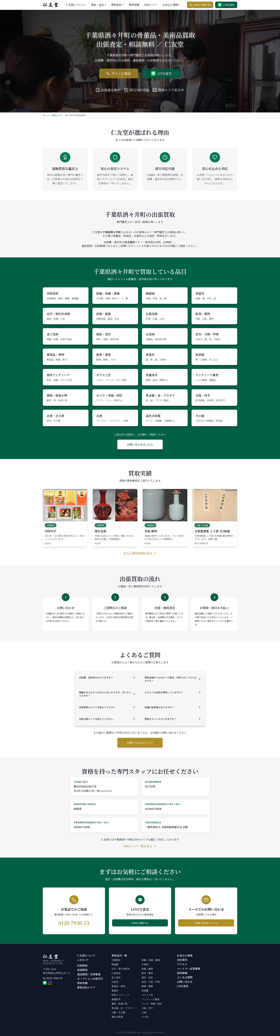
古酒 (144, 1012)
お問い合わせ (184, 982)
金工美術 (116, 977)
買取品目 (116, 5)
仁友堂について (75, 5)
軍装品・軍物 (118, 986)
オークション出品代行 (90, 979)
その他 (145, 1016)
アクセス (182, 964)
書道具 (114, 990)
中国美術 (116, 960)
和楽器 (145, 990)
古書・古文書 (118, 1012)
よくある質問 (184, 977)
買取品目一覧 (119, 955)
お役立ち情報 (170, 5)
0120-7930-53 (54, 978)
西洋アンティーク (120, 995)
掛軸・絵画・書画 (151, 960)
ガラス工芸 (147, 995)
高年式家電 (117, 1016)
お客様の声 (82, 960)
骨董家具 (116, 999)
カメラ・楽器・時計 (152, 1003)
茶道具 (145, 964)
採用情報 (182, 973)
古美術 (114, 981)
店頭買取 (82, 970)
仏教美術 (116, 973)
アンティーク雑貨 (150, 999)
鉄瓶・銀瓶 (147, 968)
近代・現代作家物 (120, 968)
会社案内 (182, 960)
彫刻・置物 (147, 973)
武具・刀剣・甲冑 (151, 981)
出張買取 (82, 965)
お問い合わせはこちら (140, 444)
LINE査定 (182, 986)
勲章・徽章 (147, 986)
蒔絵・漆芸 (147, 977)
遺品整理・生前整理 (88, 974)
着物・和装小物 (119, 1003)
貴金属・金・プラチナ (122, 1008)
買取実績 (134, 5)
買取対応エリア (86, 987)
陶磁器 (114, 964)
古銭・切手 (147, 1008)
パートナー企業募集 (188, 968)
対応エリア (150, 5)
